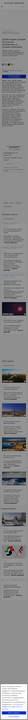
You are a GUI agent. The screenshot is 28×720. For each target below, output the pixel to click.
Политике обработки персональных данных (12, 707)
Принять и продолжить (14, 712)
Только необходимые (14, 716)
